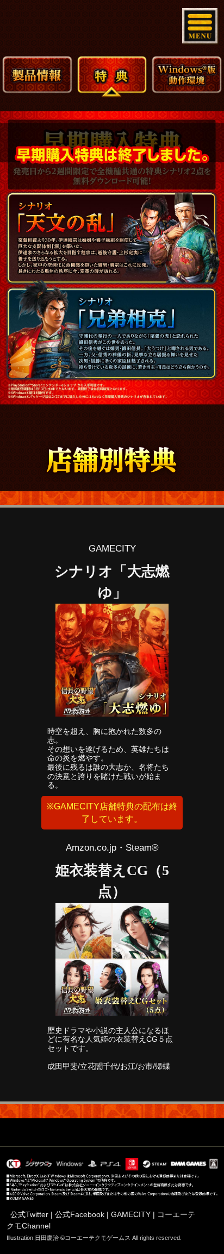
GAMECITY (131, 1214)
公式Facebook (79, 1214)
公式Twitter (29, 1214)
